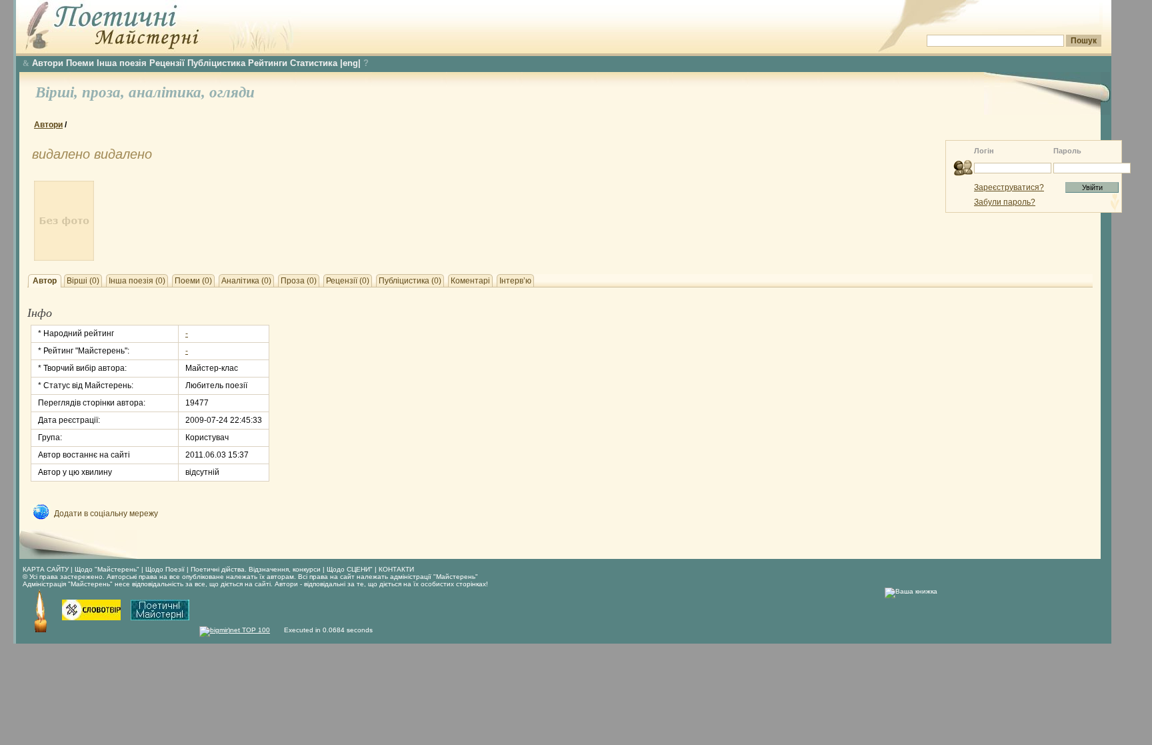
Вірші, (58, 92)
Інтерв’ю (515, 280)
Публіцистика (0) (410, 280)
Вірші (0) (83, 280)
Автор (45, 280)
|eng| (350, 63)
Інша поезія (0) (137, 280)
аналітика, (169, 92)
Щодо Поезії (166, 569)
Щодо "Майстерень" (108, 569)
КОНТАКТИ (396, 569)
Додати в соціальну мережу (106, 513)
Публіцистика (216, 63)
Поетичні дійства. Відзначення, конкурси (256, 569)
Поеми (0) (193, 280)
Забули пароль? (1004, 202)
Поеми (80, 63)
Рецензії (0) (347, 280)
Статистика (313, 63)
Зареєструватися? (1009, 187)
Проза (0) (299, 280)
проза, (105, 92)
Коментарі (470, 280)
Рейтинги (267, 63)
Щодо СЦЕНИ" (350, 569)
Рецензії (167, 63)
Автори (47, 63)
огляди (232, 92)
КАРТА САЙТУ (46, 569)
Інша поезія (122, 63)
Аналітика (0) (246, 280)
